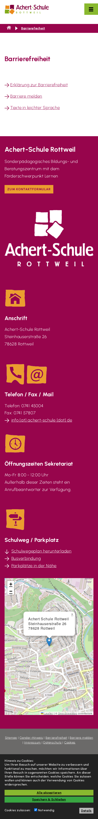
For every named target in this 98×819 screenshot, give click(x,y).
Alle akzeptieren (49, 792)
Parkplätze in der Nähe (34, 565)
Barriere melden (26, 96)
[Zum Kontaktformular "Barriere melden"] (7, 96)
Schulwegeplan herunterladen (41, 551)
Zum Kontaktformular (29, 189)
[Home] (8, 28)
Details (86, 810)
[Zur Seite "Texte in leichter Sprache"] (7, 107)
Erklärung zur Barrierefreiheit (39, 84)
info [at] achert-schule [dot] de (41, 420)
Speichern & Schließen (49, 799)
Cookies (69, 742)
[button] (49, 642)
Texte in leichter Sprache (35, 107)
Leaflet (48, 713)
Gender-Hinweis (31, 737)
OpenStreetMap (67, 713)
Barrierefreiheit (33, 28)
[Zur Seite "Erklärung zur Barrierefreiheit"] (7, 84)
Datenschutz (52, 742)
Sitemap (11, 737)
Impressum (32, 742)
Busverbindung (26, 558)
